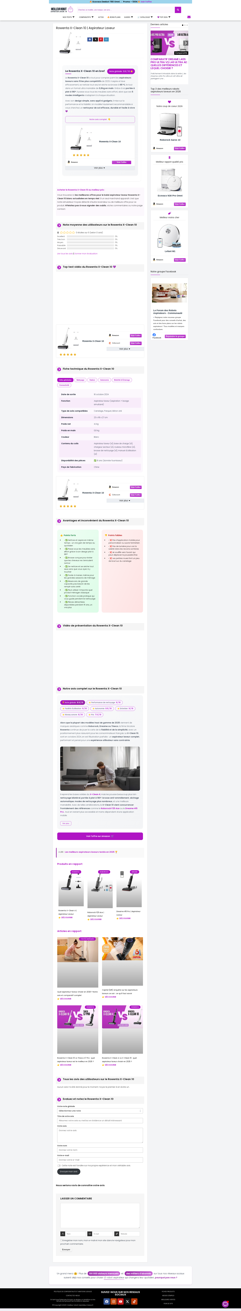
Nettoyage (80, 380)
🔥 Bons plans (113, 17)
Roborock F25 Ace (110, 808)
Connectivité (64, 385)
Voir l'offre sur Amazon (100, 836)
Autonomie (104, 380)
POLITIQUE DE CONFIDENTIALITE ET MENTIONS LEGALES (73, 1291)
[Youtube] (120, 1301)
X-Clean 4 (95, 794)
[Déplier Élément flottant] (225, 1304)
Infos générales (65, 380)
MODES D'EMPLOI (168, 1295)
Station (92, 380)
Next (185, 43)
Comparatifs (85, 17)
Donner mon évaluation (86, 253)
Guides (127, 17)
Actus (101, 17)
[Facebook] (107, 1301)
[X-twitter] (127, 1301)
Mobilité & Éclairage (122, 380)
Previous (153, 43)
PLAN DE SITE (168, 1303)
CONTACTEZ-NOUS (73, 1295)
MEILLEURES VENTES (168, 1299)
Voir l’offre (146, 1)
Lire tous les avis (65, 253)
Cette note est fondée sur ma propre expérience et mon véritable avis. (96, 1165)
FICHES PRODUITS (168, 1291)
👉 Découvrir (65, 917)
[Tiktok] (134, 1301)
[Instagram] (113, 1301)
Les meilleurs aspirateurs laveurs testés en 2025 (90, 852)
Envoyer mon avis (68, 1171)
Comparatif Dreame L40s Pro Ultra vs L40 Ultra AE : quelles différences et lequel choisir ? (169, 63)
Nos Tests (67, 17)
